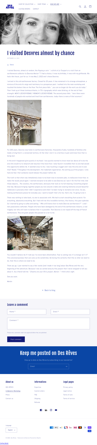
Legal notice (67, 391)
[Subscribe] (66, 366)
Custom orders (39, 391)
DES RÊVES (9, 387)
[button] (26, 4)
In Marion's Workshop (13, 391)
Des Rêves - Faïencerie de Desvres (20, 438)
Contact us (9, 399)
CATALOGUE (4, 443)
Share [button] (12, 65)
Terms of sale (68, 395)
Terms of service (69, 399)
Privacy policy (68, 387)
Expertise (37, 387)
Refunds (37, 402)
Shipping (37, 399)
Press (8, 395)
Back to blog (50, 290)
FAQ (35, 395)
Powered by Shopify (35, 438)
